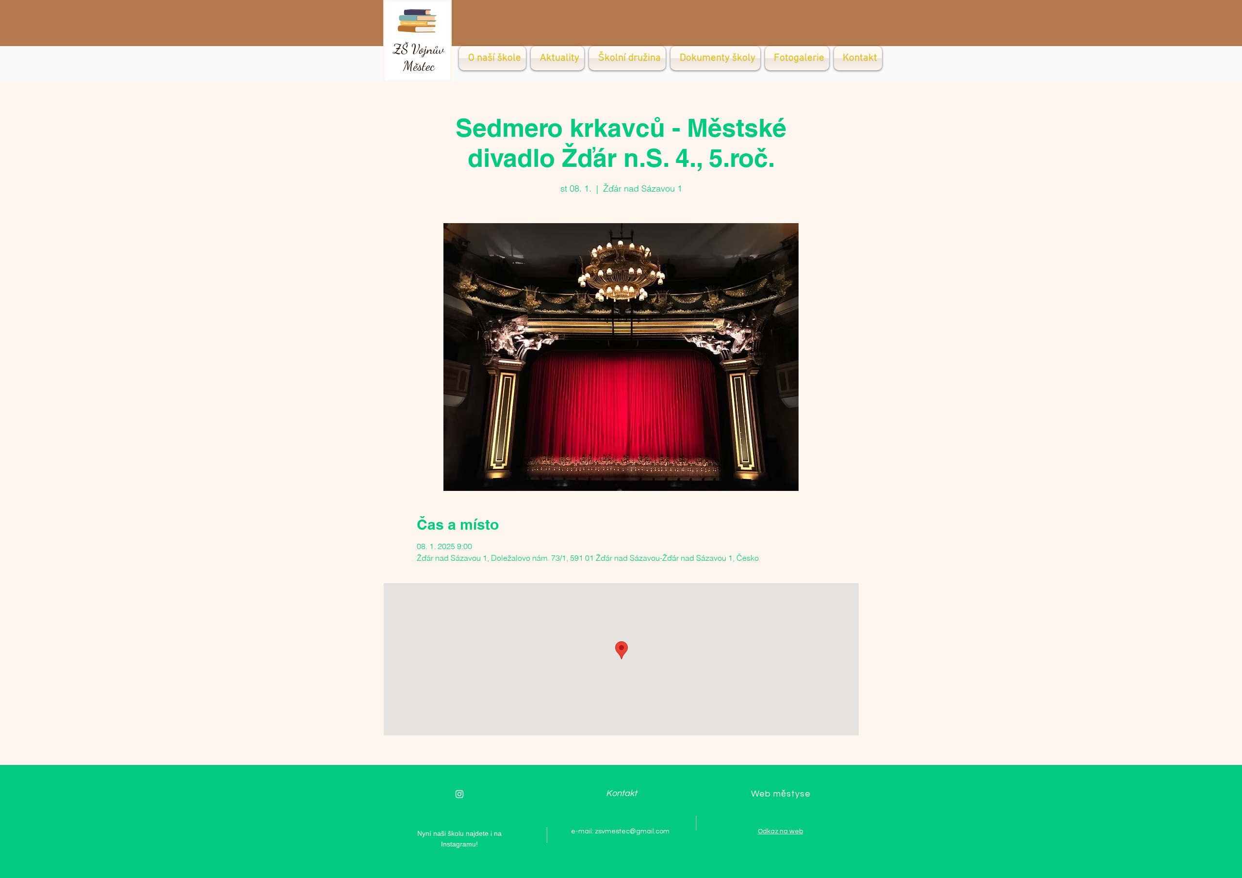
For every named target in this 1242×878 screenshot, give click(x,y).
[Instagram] (459, 794)
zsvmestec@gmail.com (632, 831)
